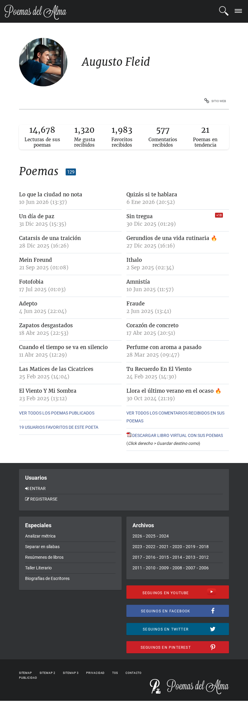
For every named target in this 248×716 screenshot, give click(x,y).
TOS (115, 672)
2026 (137, 536)
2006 (204, 568)
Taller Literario (38, 568)
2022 (150, 546)
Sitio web (218, 101)
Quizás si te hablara (151, 194)
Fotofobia (31, 281)
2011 (137, 568)
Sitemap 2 (47, 672)
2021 (164, 546)
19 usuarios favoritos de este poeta (58, 427)
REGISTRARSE (43, 499)
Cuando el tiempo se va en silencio (63, 347)
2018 (204, 546)
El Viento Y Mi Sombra (48, 391)
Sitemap (25, 672)
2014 (177, 557)
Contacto (134, 672)
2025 (150, 536)
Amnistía (138, 281)
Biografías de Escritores (47, 578)
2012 (204, 557)
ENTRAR (38, 488)
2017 (137, 557)
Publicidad (28, 677)
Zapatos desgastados (46, 325)
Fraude (135, 303)
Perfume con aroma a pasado (163, 347)
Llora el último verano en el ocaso (170, 391)
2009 (164, 568)
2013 (190, 557)
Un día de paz (36, 216)
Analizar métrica (40, 536)
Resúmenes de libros (44, 557)
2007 (190, 568)
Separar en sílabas (42, 546)
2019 (190, 546)
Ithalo (134, 260)
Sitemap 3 (71, 672)
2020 (177, 546)
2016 (150, 557)
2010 (150, 568)
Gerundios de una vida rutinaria (168, 238)
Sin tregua (139, 216)
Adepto (28, 303)
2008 (177, 568)
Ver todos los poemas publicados (56, 413)
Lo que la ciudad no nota (50, 194)
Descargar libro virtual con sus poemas (177, 435)
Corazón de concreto (152, 325)
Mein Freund (35, 260)
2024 (164, 536)
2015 (164, 557)
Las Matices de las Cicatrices (56, 369)
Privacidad (95, 672)
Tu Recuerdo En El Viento (158, 369)
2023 (137, 546)
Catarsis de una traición (50, 238)
